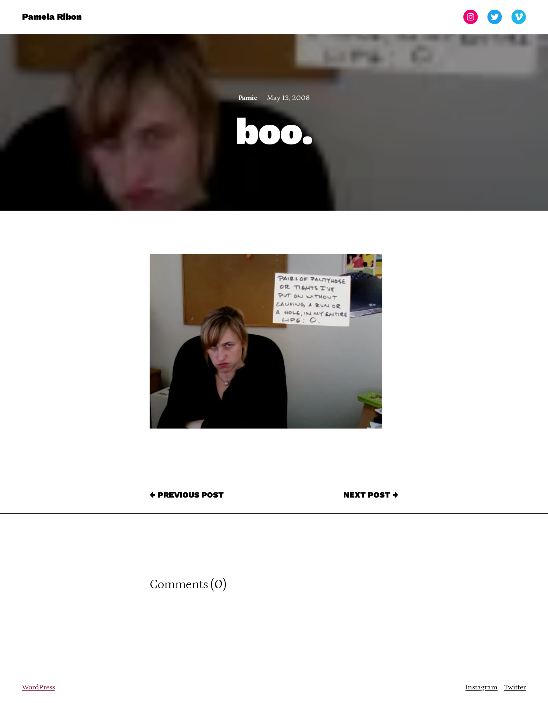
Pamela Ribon (52, 17)
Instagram (481, 687)
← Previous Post (187, 495)
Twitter (515, 687)
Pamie (247, 98)
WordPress (38, 687)
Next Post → (370, 495)
